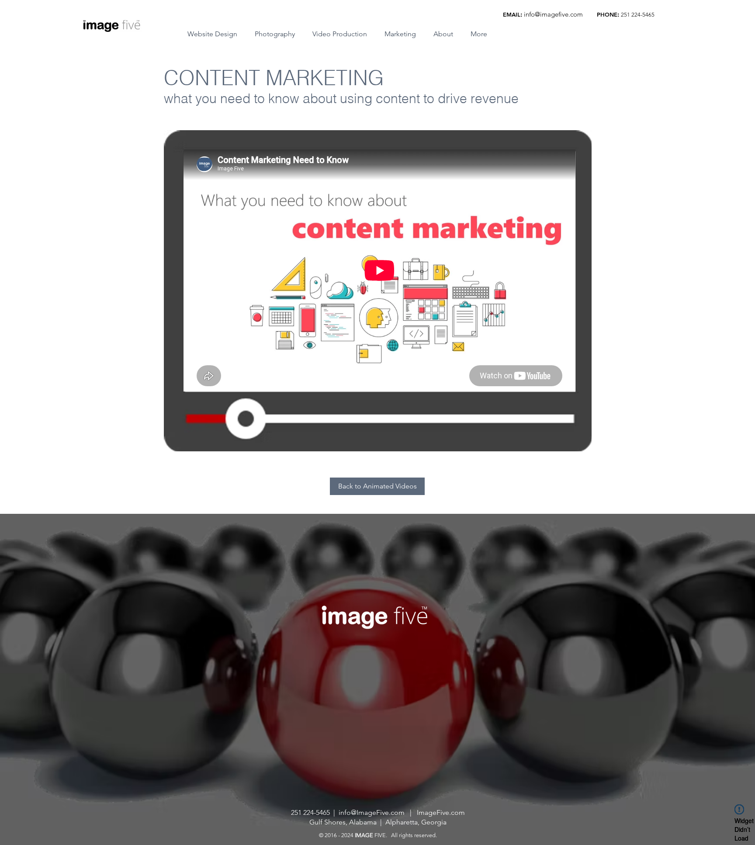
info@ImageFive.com (372, 812)
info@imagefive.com (553, 14)
